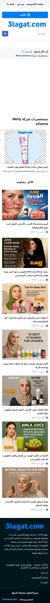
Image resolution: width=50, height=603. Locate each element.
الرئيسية (28, 51)
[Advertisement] (25, 90)
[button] (25, 15)
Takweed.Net (9, 599)
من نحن (20, 4)
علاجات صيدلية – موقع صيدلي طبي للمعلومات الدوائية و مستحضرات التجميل (26, 566)
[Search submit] (5, 33)
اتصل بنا (10, 4)
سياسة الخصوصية (35, 4)
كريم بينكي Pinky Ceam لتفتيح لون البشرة (27, 167)
